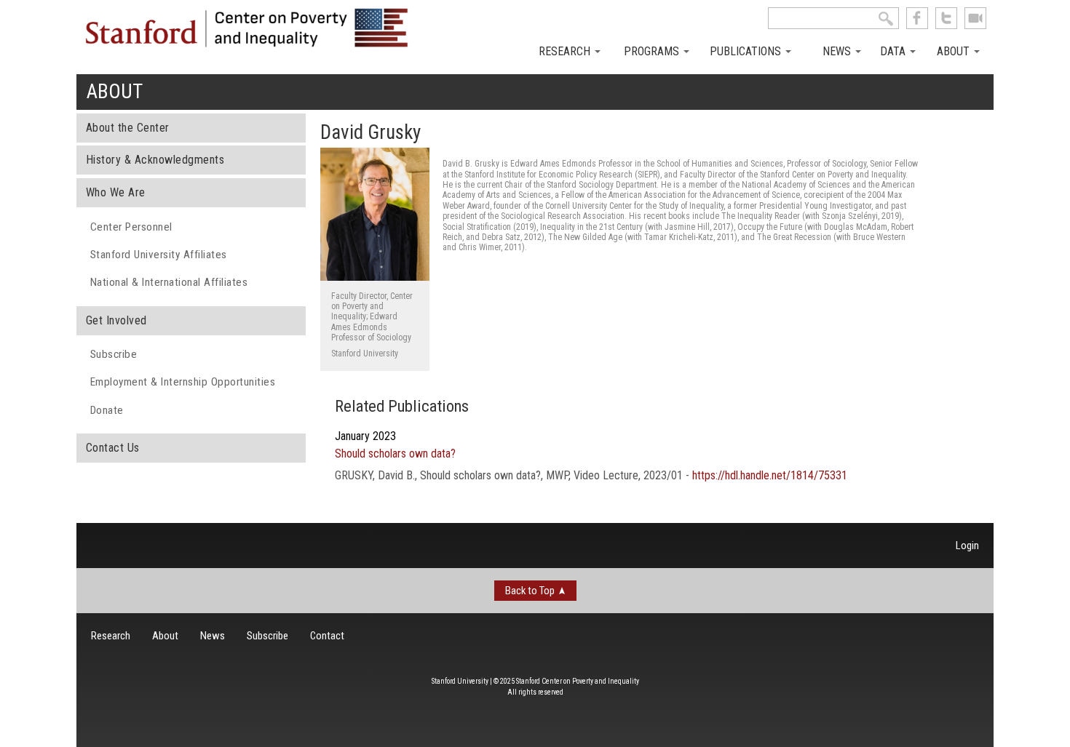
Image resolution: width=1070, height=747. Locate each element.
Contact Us (113, 448)
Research (566, 51)
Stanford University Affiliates (158, 254)
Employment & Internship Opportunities (183, 381)
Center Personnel (131, 226)
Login (967, 545)
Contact (327, 635)
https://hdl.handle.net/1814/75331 (769, 475)
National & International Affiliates (169, 282)
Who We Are (116, 192)
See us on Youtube (975, 18)
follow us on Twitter (946, 18)
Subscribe (114, 354)
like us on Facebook (917, 18)
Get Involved (116, 320)
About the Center (128, 128)
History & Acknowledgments (155, 160)
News (838, 51)
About (954, 51)
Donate (107, 410)
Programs (653, 51)
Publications (747, 51)
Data (894, 51)
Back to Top (530, 590)
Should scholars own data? (395, 453)
